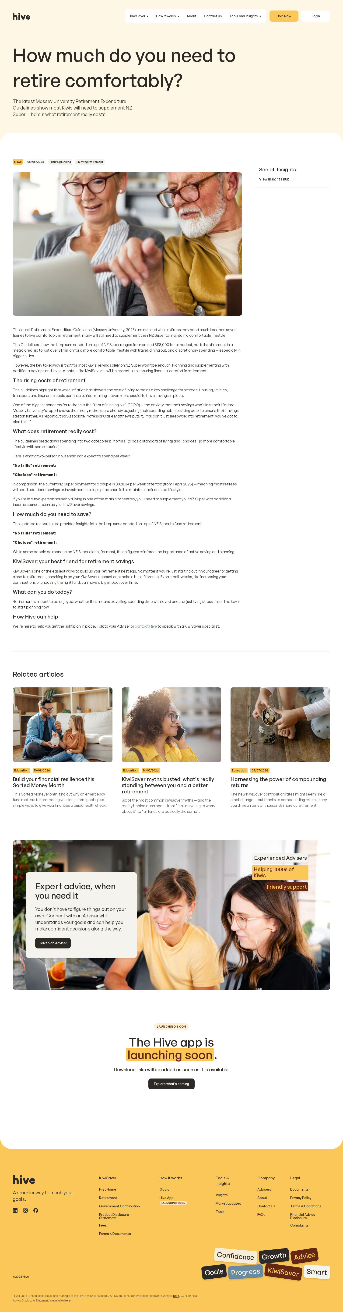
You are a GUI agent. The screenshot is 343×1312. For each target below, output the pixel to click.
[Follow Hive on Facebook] (35, 1210)
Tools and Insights (243, 16)
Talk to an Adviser (53, 943)
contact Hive (146, 626)
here (176, 1296)
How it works (166, 16)
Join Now (284, 16)
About (191, 16)
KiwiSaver (137, 16)
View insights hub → (276, 179)
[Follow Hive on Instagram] (25, 1210)
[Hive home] (21, 16)
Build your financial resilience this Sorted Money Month (53, 782)
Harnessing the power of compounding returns (278, 782)
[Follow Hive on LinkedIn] (15, 1210)
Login (316, 16)
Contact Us (213, 16)
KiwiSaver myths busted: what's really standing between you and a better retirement (168, 785)
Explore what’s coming (171, 1084)
